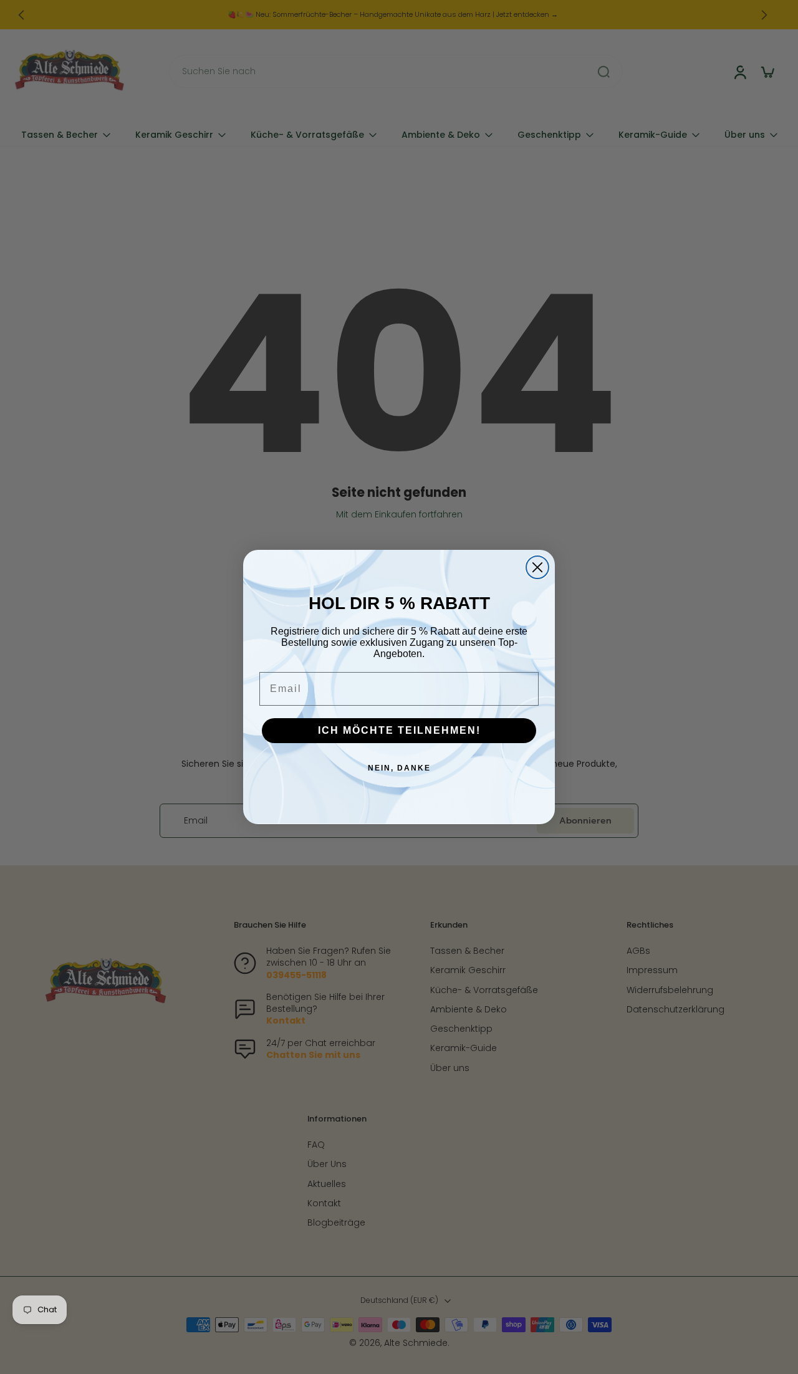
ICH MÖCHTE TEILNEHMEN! (399, 730)
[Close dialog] (537, 567)
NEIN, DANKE (399, 768)
